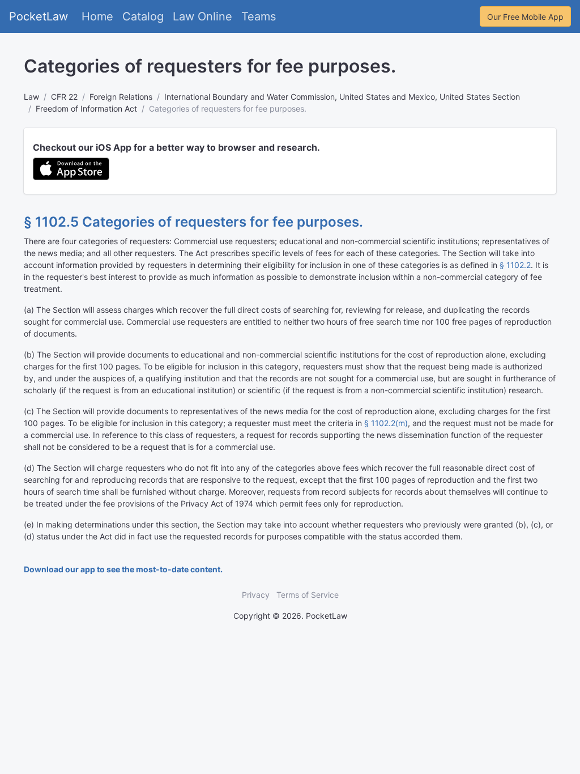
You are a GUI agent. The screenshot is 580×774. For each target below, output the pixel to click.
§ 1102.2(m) (386, 423)
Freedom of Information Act (86, 108)
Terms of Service (307, 594)
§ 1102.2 (515, 265)
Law (31, 96)
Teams (258, 16)
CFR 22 (64, 96)
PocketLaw (38, 16)
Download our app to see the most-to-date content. (123, 569)
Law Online (202, 16)
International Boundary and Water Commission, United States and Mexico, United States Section (342, 96)
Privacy (256, 594)
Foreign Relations (120, 96)
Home (97, 16)
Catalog (143, 16)
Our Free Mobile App (525, 17)
